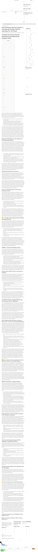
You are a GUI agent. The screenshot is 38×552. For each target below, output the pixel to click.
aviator (28, 36)
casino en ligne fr (29, 43)
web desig (32, 111)
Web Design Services (30, 533)
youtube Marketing (29, 113)
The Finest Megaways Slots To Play (8, 102)
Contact (22, 540)
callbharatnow (10, 26)
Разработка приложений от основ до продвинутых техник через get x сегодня (32, 89)
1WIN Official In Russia (30, 32)
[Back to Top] (0, 542)
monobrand (28, 53)
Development (27, 99)
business (28, 95)
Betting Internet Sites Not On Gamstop (9, 53)
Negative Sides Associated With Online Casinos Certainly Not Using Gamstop (8, 105)
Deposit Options (6, 88)
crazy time (28, 48)
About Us (9, 10)
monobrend (28, 54)
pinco (27, 57)
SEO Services (34, 106)
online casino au (29, 56)
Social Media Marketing (30, 532)
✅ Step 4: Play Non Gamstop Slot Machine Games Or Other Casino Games (8, 68)
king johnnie (28, 51)
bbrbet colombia (29, 40)
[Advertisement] (8, 46)
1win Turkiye (28, 33)
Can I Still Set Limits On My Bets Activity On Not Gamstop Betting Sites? (8, 100)
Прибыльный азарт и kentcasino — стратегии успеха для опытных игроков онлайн (32, 72)
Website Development (31, 112)
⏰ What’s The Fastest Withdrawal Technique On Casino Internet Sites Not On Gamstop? (9, 90)
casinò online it (29, 46)
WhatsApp (3, 549)
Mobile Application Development (31, 535)
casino (28, 42)
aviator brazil (28, 37)
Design (31, 98)
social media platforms (29, 110)
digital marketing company (32, 100)
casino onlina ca (29, 44)
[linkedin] (34, 0)
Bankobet (28, 39)
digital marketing (29, 100)
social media (28, 107)
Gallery (14, 10)
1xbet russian (28, 35)
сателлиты (28, 65)
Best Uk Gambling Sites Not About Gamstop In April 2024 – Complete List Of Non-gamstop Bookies (9, 65)
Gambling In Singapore (7, 83)
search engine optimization (30, 106)
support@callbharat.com (11, 0)
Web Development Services (30, 534)
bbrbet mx (28, 41)
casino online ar (29, 45)
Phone (3, 550)
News (28, 55)
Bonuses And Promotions (7, 103)
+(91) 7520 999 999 (4, 0)
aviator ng (28, 38)
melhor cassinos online (30, 52)
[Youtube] (35, 0)
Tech (30, 111)
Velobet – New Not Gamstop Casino (8, 58)
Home (7, 10)
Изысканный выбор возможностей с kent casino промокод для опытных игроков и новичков (32, 82)
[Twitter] (33, 0)
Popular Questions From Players (8, 80)
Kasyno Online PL (29, 50)
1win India (28, 31)
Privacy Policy (17, 532)
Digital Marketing (29, 49)
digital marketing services (29, 102)
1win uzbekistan (29, 34)
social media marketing (29, 108)
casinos (13, 26)
